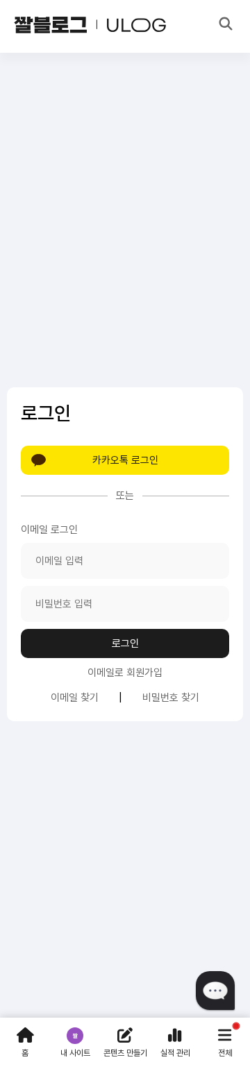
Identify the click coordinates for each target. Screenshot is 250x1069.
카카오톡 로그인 (125, 460)
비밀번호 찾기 (170, 697)
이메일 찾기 (75, 697)
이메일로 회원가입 (125, 672)
